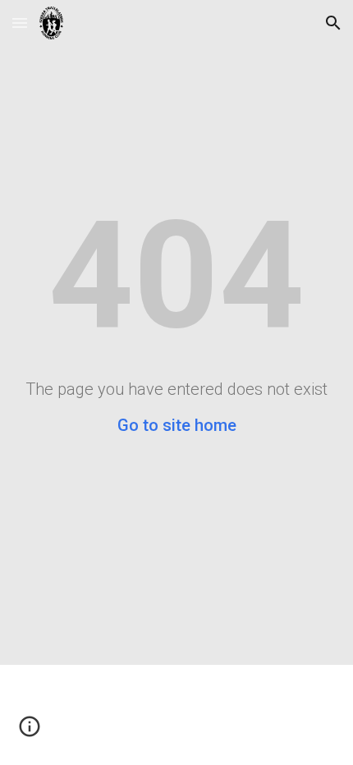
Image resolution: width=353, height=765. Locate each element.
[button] (19, 22)
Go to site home (176, 425)
